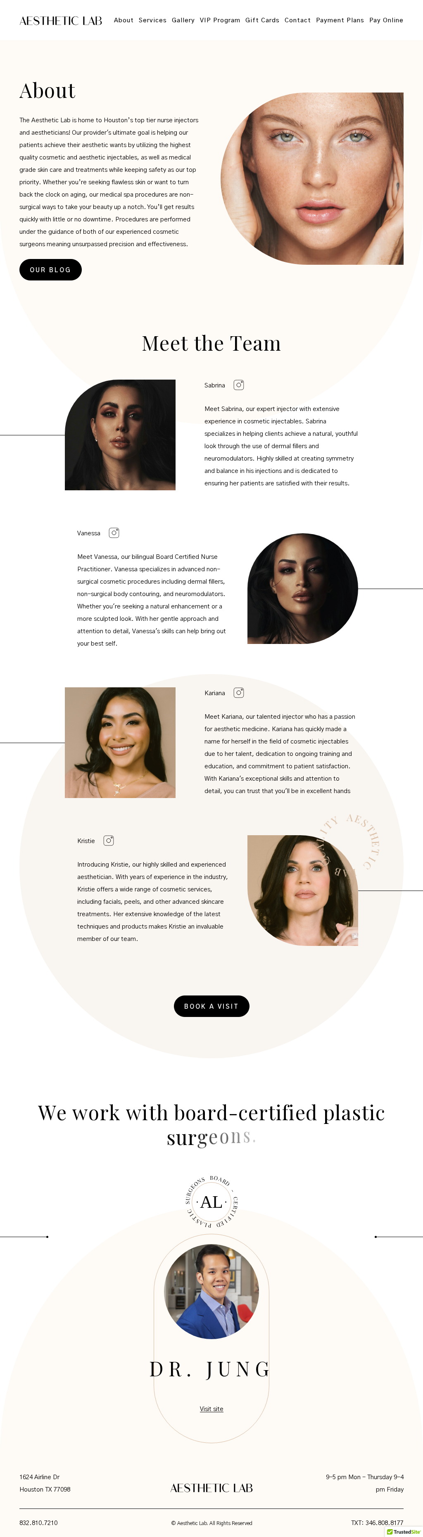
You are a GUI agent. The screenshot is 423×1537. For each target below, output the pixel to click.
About (124, 20)
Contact (298, 20)
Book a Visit (211, 1007)
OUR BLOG (50, 270)
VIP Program (220, 20)
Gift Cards (262, 20)
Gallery (183, 20)
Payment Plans (340, 20)
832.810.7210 (38, 1523)
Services (153, 20)
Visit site (211, 1409)
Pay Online (386, 20)
